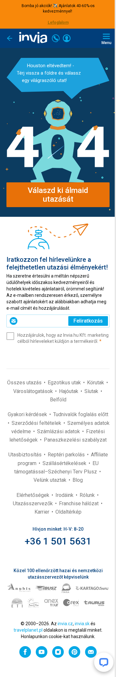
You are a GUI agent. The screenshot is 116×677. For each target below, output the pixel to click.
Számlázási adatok (59, 431)
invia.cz (65, 623)
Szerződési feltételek (37, 423)
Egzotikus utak (65, 383)
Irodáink (65, 495)
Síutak (92, 391)
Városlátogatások (33, 391)
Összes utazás (25, 383)
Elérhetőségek (33, 495)
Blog (77, 480)
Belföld (58, 400)
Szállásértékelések (65, 463)
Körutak (96, 383)
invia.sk (82, 623)
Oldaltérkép (68, 512)
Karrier (42, 512)
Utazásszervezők (33, 503)
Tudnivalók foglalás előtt (80, 414)
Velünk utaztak (51, 480)
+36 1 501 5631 (58, 541)
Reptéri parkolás (67, 455)
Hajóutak (69, 391)
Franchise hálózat (79, 503)
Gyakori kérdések (28, 414)
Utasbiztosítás (25, 455)
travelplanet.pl (28, 630)
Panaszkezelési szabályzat (75, 440)
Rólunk (88, 495)
